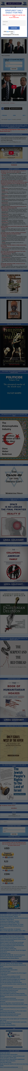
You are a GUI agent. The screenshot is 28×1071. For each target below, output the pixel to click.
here (8, 31)
